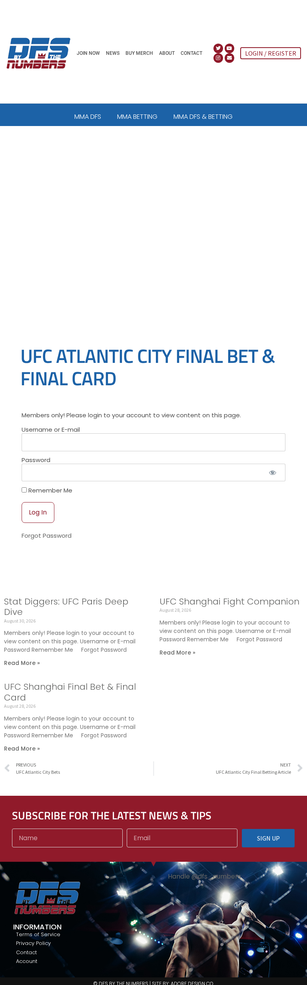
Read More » (22, 663)
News (113, 53)
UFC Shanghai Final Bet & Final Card (70, 692)
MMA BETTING (137, 116)
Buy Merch (139, 53)
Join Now (88, 53)
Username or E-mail (51, 430)
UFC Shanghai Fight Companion (229, 601)
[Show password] (272, 473)
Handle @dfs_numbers (204, 876)
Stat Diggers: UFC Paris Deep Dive (66, 606)
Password (36, 460)
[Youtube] (229, 48)
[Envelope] (229, 58)
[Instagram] (218, 58)
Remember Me (49, 490)
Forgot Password (47, 535)
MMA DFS (87, 116)
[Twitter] (218, 48)
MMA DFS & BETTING (203, 116)
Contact (191, 53)
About (167, 53)
